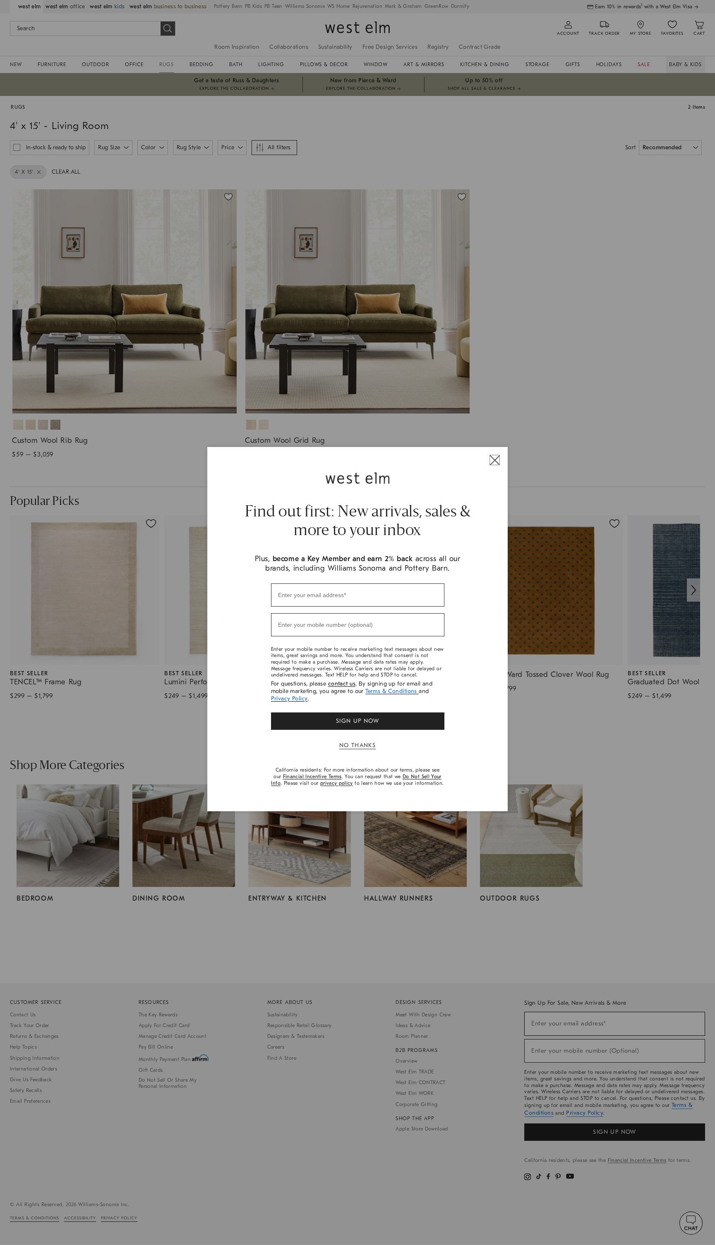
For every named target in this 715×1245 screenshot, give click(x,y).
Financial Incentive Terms (312, 776)
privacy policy (336, 783)
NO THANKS (357, 745)
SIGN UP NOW (357, 720)
